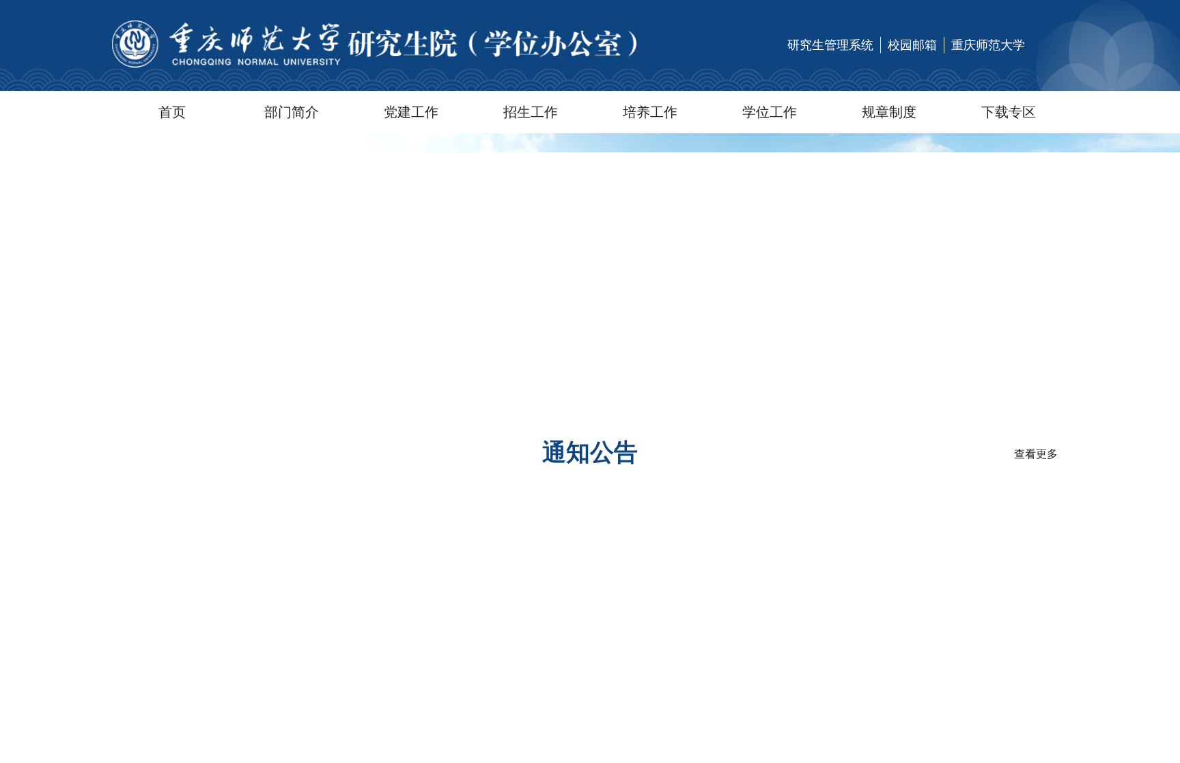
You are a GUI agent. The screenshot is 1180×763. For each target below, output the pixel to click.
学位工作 (769, 112)
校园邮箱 (912, 45)
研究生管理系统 (830, 45)
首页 (172, 112)
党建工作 (411, 112)
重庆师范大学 (988, 45)
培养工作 (650, 112)
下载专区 (1008, 112)
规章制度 (889, 112)
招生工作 (530, 112)
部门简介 (291, 112)
